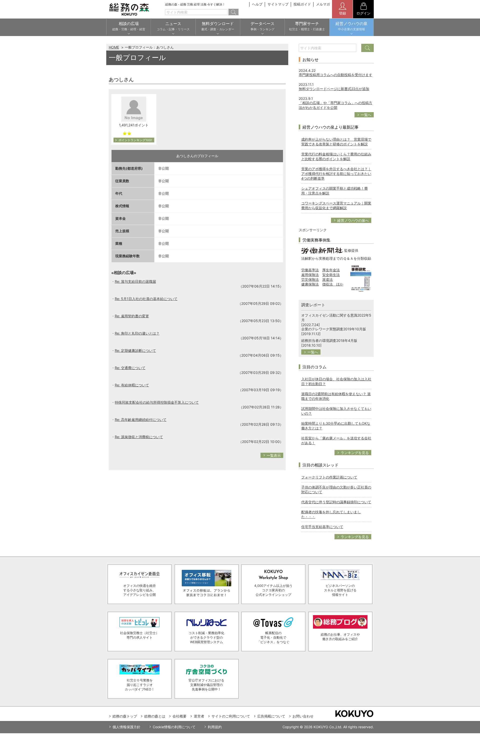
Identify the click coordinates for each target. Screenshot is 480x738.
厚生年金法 (331, 270)
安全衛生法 (331, 275)
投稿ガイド (302, 4)
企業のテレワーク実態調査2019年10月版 (333, 329)
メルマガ (323, 4)
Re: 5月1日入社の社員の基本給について (146, 299)
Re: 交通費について (130, 368)
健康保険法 (310, 284)
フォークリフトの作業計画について (329, 477)
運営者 (199, 716)
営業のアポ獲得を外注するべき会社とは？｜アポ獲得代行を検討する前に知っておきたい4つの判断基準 (336, 173)
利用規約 (215, 727)
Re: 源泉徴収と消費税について (139, 437)
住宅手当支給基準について (322, 527)
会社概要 (179, 716)
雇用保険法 (310, 275)
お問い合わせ (303, 716)
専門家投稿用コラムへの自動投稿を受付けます (335, 75)
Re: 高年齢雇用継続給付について (140, 419)
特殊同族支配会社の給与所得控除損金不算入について (157, 402)
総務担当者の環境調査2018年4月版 (329, 340)
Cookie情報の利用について (174, 727)
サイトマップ (278, 4)
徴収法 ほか (332, 284)
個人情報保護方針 (126, 727)
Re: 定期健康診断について (135, 350)
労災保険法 (310, 279)
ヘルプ (257, 4)
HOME (114, 47)
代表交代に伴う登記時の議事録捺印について (336, 502)
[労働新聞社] (322, 250)
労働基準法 (310, 270)
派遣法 (327, 279)
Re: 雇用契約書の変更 (132, 316)
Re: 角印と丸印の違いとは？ (137, 333)
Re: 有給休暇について (132, 385)
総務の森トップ (124, 716)
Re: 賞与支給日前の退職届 (135, 281)
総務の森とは (154, 716)
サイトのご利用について (231, 716)
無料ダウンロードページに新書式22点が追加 (334, 89)
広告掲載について (271, 716)
